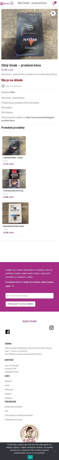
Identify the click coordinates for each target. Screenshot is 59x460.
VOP (6, 411)
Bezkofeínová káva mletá (13, 226)
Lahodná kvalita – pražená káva (16, 158)
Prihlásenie (9, 390)
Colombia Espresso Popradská (16, 191)
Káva (13, 92)
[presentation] (5, 131)
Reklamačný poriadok (13, 407)
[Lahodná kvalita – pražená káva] (14, 138)
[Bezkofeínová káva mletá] (15, 204)
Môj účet (8, 381)
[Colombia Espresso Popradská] (14, 171)
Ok (30, 457)
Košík (7, 385)
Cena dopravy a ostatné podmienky (19, 415)
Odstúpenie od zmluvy (14, 420)
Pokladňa (8, 398)
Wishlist (8, 394)
